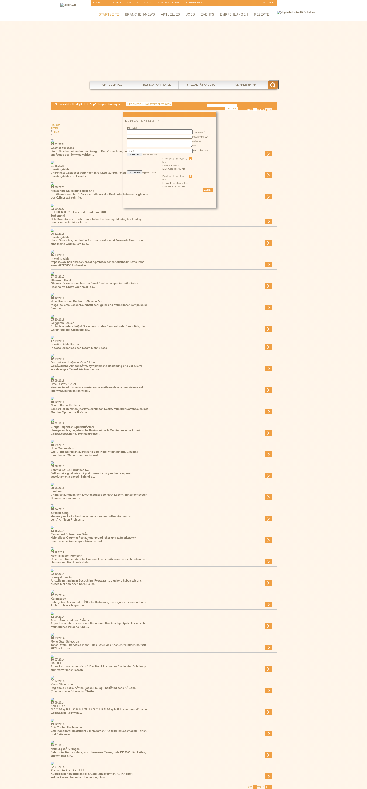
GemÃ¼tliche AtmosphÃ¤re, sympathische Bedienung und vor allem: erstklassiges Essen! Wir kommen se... (96, 367)
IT (273, 2)
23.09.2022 (57, 208)
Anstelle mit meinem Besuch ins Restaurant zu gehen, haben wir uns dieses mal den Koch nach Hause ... (96, 582)
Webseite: (197, 141)
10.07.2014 (57, 659)
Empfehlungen (234, 14)
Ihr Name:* (132, 127)
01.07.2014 (57, 681)
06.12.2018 (57, 233)
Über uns (189, 8)
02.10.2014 (57, 573)
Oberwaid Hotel (61, 280)
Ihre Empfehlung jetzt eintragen (149, 104)
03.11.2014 (57, 552)
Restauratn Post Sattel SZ (67, 770)
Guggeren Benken (62, 323)
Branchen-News (140, 14)
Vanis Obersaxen (62, 684)
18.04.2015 (57, 509)
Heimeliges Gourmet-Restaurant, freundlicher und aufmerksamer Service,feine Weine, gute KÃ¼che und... (93, 539)
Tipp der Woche (122, 2)
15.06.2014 (57, 702)
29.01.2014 (57, 745)
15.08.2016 (57, 380)
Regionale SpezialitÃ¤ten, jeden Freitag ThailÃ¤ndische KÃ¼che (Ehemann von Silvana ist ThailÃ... (93, 689)
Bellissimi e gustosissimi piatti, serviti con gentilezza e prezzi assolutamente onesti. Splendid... (92, 475)
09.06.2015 (57, 466)
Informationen (193, 2)
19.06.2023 (57, 187)
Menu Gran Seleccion (65, 641)
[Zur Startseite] (68, 4)
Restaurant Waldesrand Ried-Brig (72, 190)
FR (269, 2)
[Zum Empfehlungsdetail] (52, 141)
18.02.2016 (57, 402)
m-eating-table (60, 169)
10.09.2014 (57, 638)
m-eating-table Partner (65, 344)
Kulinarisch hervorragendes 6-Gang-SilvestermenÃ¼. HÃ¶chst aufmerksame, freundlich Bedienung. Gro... (91, 775)
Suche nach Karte (168, 2)
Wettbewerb (144, 2)
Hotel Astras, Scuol (63, 384)
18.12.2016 (57, 298)
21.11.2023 (57, 165)
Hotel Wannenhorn (63, 448)
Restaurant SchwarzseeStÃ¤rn (70, 534)
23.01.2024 (57, 144)
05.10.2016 (57, 319)
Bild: (194, 145)
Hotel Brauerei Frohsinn (66, 555)
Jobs (190, 14)
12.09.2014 (57, 595)
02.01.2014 (57, 767)
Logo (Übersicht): (201, 150)
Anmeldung (100, 8)
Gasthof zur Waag (62, 147)
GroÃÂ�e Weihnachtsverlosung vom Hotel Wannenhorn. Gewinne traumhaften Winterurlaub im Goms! (94, 453)
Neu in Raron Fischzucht (67, 405)
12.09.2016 (57, 359)
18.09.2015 (57, 445)
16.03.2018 (57, 255)
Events (207, 14)
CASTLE (56, 663)
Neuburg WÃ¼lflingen (65, 749)
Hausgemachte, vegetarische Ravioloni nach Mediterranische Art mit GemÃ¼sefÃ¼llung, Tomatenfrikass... (96, 432)
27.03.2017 (57, 276)
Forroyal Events (61, 577)
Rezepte (261, 14)
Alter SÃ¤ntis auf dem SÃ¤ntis (70, 620)
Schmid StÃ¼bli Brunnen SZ (70, 469)
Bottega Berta (59, 512)
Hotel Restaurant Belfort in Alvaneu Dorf (77, 301)
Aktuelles (170, 14)
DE (265, 2)
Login (96, 2)
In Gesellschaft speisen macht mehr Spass (79, 347)
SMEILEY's (58, 706)
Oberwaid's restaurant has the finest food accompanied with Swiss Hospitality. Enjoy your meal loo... (94, 285)
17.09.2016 (57, 341)
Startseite (109, 14)
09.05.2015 (57, 488)
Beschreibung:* (200, 136)
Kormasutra (58, 598)
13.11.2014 (57, 530)
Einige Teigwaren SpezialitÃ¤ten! (72, 427)
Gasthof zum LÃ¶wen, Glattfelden (73, 362)
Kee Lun (56, 491)
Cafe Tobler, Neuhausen (66, 727)
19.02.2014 (57, 724)
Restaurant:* (198, 132)
